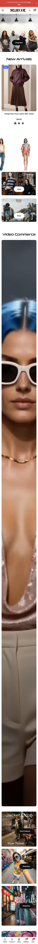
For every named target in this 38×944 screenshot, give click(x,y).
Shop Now (19, 43)
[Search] (29, 10)
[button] (5, 3)
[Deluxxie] (18, 10)
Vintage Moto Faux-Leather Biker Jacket (19, 114)
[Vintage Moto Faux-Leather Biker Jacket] (19, 88)
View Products (25, 831)
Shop (19, 189)
